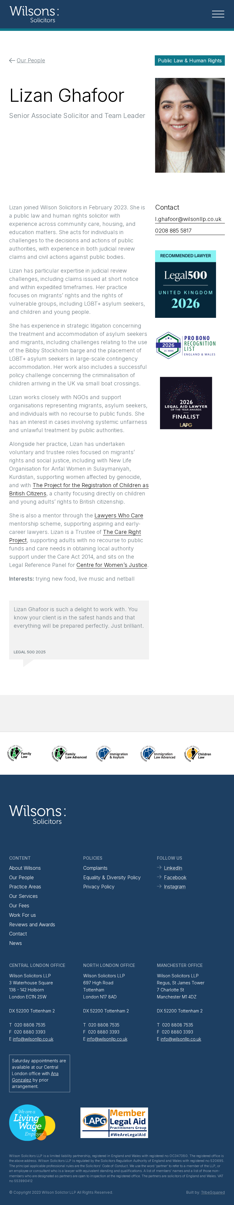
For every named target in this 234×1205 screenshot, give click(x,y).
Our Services (23, 896)
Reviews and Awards (32, 924)
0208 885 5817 (173, 230)
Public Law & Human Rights (190, 60)
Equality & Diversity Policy (112, 877)
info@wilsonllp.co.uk (33, 1039)
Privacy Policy (99, 887)
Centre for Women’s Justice (111, 565)
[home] (45, 14)
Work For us (22, 915)
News (15, 943)
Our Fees (19, 905)
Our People (21, 877)
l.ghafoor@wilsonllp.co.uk (188, 219)
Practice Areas (25, 887)
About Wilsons (25, 868)
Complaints (95, 868)
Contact (18, 934)
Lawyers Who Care (118, 515)
